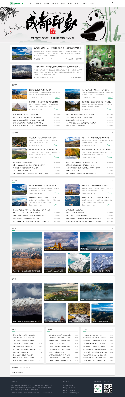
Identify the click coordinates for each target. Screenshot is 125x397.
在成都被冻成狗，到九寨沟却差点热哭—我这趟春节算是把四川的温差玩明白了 (24, 355)
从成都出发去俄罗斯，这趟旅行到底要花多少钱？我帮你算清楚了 (83, 168)
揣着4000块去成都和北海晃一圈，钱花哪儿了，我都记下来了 (29, 165)
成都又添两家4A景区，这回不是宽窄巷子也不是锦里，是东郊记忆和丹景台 (31, 221)
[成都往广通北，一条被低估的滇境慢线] (72, 194)
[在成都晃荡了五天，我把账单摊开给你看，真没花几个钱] (19, 146)
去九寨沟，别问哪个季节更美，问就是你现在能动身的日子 (24, 358)
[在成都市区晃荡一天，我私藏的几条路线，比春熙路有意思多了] (22, 54)
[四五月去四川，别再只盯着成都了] (19, 98)
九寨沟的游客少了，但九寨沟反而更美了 (23, 343)
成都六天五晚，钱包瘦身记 (73, 170)
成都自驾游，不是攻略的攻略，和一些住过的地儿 (95, 341)
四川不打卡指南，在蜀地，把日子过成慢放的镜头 (79, 117)
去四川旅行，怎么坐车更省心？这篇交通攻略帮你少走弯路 (48, 102)
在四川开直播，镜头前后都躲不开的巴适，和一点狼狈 (80, 114)
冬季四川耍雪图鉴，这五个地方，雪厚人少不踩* (26, 114)
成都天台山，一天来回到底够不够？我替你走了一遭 (26, 213)
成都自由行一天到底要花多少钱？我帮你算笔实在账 (95, 343)
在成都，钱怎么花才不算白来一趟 (22, 170)
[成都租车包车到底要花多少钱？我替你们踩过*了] (19, 158)
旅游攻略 (38, 3)
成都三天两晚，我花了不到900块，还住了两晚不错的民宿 (95, 360)
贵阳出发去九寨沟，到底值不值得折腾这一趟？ (24, 360)
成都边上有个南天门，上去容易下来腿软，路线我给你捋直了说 (103, 197)
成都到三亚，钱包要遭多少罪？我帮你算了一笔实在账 (100, 138)
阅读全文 (57, 97)
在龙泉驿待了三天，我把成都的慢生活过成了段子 (26, 218)
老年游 (92, 3)
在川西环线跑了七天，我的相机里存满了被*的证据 (60, 341)
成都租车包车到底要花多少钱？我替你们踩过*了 (45, 149)
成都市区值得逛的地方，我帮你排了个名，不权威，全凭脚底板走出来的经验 (84, 221)
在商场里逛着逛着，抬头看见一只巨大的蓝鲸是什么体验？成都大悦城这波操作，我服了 (84, 218)
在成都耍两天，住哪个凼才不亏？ (93, 335)
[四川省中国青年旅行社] (16, 5)
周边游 (84, 3)
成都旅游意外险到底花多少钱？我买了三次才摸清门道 (80, 165)
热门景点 (55, 3)
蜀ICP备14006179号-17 (46, 392)
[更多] (112, 84)
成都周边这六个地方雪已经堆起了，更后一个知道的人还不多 (49, 197)
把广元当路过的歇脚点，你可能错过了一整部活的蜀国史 (28, 123)
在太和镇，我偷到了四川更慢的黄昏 (75, 126)
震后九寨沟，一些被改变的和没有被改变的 (24, 349)
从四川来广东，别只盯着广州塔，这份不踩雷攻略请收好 (28, 117)
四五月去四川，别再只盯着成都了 (40, 90)
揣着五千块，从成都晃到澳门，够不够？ (95, 346)
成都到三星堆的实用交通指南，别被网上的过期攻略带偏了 (28, 215)
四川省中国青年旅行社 (17, 372)
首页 (31, 3)
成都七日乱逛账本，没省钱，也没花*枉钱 (95, 355)
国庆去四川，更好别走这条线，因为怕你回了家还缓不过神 (28, 120)
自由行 (77, 3)
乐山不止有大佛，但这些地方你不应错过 (95, 90)
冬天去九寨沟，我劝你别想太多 (21, 352)
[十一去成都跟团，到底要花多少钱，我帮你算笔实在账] (72, 158)
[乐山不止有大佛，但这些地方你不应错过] (72, 98)
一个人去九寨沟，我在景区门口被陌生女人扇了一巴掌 (24, 341)
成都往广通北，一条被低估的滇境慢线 (95, 185)
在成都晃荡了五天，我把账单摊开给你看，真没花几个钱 (48, 138)
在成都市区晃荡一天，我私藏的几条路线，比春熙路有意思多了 (57, 47)
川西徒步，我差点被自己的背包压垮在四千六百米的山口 (60, 346)
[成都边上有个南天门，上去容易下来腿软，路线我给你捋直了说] (72, 206)
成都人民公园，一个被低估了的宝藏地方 (76, 215)
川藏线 (70, 3)
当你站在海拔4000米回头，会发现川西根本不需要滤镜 (60, 335)
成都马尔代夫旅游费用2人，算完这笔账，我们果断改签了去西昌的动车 (31, 173)
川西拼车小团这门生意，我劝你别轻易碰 (59, 349)
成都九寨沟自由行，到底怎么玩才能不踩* (95, 338)
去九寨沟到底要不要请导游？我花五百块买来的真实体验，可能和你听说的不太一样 (24, 335)
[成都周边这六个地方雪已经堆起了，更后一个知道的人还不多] (19, 206)
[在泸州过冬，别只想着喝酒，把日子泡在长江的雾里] (72, 110)
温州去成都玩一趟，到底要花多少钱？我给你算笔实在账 (81, 173)
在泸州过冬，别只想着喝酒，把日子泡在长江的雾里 (99, 102)
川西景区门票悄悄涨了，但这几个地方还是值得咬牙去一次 (60, 358)
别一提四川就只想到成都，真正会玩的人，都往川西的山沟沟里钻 (30, 126)
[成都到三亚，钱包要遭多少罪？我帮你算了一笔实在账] (72, 146)
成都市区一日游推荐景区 (75, 59)
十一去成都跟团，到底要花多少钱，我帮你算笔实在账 (100, 149)
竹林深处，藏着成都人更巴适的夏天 (75, 213)
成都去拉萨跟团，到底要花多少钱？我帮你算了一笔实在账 (81, 162)
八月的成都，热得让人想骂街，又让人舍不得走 (95, 352)
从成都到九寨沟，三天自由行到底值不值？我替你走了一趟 (95, 349)
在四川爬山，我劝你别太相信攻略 (75, 120)
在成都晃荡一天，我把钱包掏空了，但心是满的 (25, 168)
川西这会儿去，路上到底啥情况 (57, 343)
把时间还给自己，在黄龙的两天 (74, 210)
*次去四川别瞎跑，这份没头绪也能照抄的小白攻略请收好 (81, 123)
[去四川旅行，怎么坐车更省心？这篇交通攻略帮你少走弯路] (19, 110)
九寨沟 (63, 3)
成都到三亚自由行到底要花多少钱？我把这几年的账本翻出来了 (95, 358)
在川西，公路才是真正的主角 (56, 352)
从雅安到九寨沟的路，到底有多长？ (22, 346)
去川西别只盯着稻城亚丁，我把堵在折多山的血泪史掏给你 (60, 355)
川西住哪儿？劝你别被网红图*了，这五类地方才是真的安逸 (60, 360)
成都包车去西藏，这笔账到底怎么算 (22, 162)
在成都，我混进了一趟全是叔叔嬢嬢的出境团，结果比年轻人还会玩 (59, 66)
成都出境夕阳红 (77, 78)
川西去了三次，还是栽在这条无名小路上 (59, 338)
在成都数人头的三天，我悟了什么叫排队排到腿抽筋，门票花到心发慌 (31, 210)
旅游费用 (46, 3)
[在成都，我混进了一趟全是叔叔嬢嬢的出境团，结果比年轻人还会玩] (22, 72)
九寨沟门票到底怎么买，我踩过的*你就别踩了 (24, 338)
